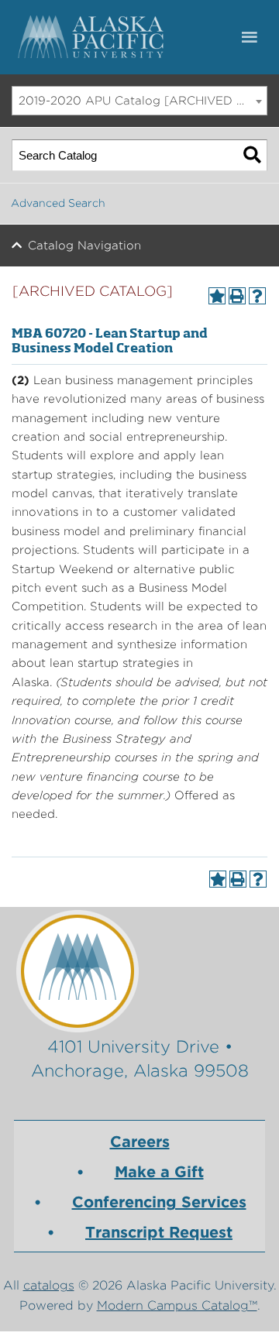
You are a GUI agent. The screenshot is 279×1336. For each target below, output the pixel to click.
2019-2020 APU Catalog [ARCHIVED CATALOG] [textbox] (143, 101)
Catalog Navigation (84, 245)
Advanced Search (58, 203)
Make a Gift (159, 1172)
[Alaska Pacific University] (139, 971)
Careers (140, 1141)
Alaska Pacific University (93, 37)
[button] (256, 37)
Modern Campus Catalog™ (177, 1305)
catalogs (48, 1285)
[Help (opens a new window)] (257, 295)
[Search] (252, 155)
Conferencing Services (159, 1202)
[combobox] (139, 100)
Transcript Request (158, 1232)
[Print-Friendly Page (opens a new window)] (237, 295)
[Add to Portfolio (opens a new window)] (217, 295)
